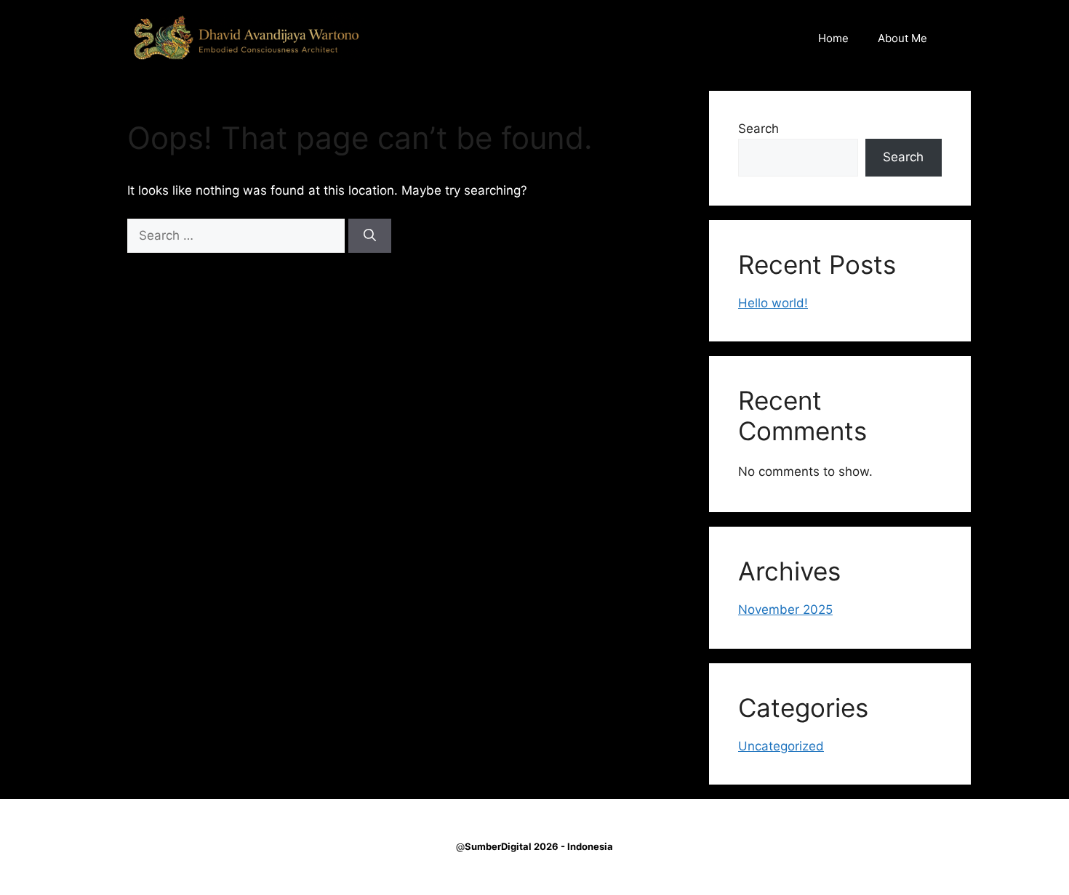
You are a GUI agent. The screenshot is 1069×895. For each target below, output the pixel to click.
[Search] (369, 236)
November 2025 (785, 609)
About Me (902, 38)
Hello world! (773, 303)
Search (758, 128)
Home (833, 38)
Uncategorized (781, 746)
